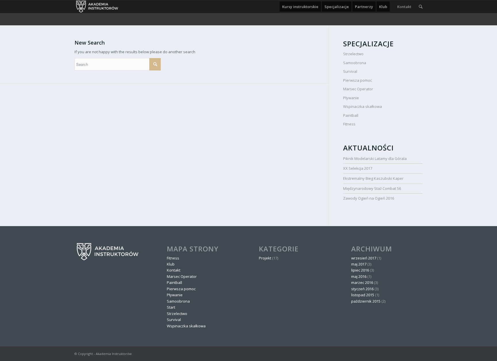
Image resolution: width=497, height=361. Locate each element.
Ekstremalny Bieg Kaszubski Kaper (373, 178)
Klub (171, 264)
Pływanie (351, 97)
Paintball (350, 115)
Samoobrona (354, 62)
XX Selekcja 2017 (357, 168)
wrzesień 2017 (363, 258)
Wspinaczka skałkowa (362, 106)
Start (171, 307)
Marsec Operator (358, 88)
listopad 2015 (362, 294)
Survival (350, 71)
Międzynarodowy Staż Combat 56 (372, 188)
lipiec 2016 (360, 270)
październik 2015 (366, 301)
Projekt (265, 258)
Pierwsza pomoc (357, 80)
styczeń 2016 (362, 288)
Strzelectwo (353, 53)
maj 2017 (358, 264)
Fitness (349, 124)
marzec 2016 (362, 282)
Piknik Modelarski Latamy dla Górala (375, 158)
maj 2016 (358, 276)
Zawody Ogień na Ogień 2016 (368, 198)
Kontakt (173, 270)
